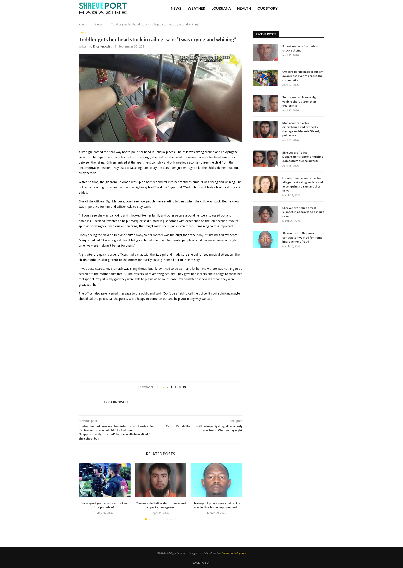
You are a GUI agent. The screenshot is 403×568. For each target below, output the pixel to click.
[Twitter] (298, 8)
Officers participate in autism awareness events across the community (302, 76)
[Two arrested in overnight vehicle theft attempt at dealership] (265, 103)
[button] (84, 491)
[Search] (322, 8)
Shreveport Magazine (234, 553)
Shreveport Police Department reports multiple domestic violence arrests (302, 156)
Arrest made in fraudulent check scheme (300, 48)
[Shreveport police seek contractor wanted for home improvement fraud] (216, 480)
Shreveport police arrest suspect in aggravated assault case (303, 212)
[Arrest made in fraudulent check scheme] (265, 52)
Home (82, 24)
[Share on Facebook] (171, 387)
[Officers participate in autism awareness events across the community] (265, 78)
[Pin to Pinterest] (180, 387)
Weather (196, 8)
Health (244, 8)
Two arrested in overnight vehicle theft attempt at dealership (300, 101)
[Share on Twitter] (175, 387)
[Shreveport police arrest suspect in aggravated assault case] (265, 214)
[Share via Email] (184, 387)
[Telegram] (311, 8)
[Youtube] (307, 8)
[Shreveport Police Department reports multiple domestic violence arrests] (265, 159)
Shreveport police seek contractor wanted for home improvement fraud (302, 237)
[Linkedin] (303, 8)
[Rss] (316, 8)
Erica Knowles (102, 46)
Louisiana (221, 8)
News (176, 8)
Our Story (267, 8)
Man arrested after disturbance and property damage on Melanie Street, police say (301, 129)
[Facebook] (294, 8)
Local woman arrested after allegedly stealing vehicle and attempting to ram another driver (302, 184)
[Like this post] (166, 387)
